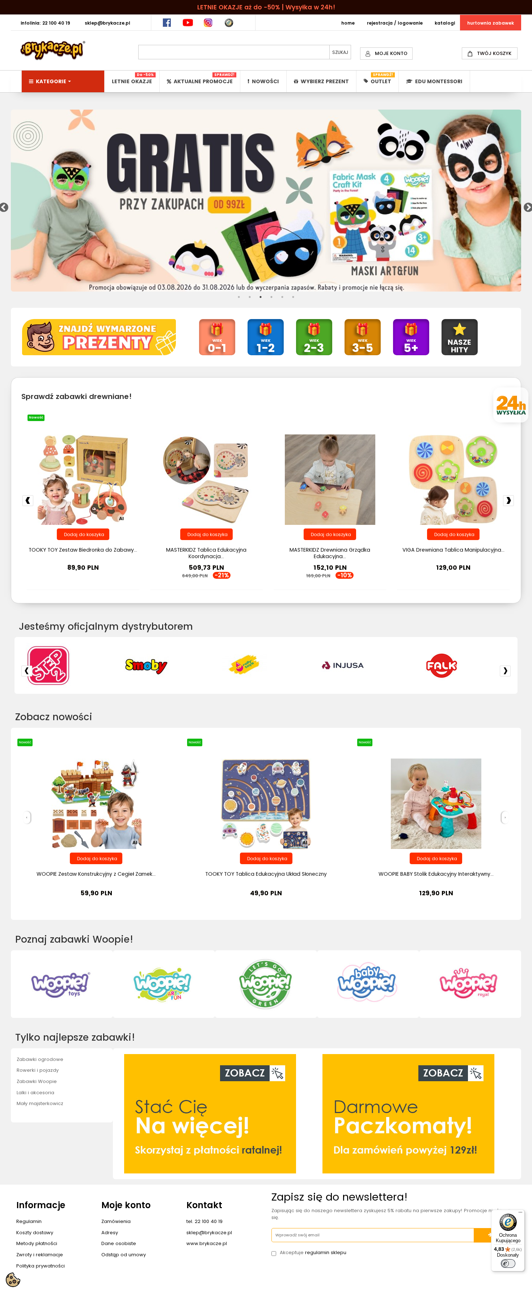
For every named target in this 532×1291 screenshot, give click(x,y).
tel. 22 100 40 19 (204, 1221)
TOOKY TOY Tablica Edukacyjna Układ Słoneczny (266, 874)
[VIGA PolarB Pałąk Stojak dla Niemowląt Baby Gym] (453, 479)
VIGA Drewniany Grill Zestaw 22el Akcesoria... (206, 550)
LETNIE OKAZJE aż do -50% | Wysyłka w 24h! (266, 7)
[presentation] (26, 817)
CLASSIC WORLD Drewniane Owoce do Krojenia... (330, 553)
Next (526, 205)
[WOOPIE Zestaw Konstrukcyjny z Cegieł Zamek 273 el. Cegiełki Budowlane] (96, 803)
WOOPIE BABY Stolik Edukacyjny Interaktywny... (436, 874)
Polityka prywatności (40, 1265)
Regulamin (29, 1221)
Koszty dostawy (34, 1232)
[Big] (69, 665)
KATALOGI (445, 23)
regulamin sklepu (325, 1252)
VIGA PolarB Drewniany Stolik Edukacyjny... (83, 550)
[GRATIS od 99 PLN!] (266, 200)
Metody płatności (36, 1243)
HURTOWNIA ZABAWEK (490, 23)
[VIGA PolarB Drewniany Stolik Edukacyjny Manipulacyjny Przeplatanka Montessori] (83, 479)
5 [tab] (282, 297)
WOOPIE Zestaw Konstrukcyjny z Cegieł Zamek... (96, 874)
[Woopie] (463, 665)
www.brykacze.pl (206, 1243)
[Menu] (520, 1214)
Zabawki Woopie (37, 1081)
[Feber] (167, 665)
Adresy (109, 1232)
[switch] (508, 1263)
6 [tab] (293, 297)
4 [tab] (271, 297)
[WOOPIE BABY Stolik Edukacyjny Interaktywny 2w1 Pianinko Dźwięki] (436, 803)
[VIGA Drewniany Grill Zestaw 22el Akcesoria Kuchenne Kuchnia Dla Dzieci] (206, 479)
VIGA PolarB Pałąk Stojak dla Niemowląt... (453, 550)
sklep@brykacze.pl (209, 1232)
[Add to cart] (83, 534)
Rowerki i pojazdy (38, 1070)
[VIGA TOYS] (364, 665)
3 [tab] (260, 297)
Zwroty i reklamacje (39, 1254)
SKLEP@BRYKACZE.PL (107, 23)
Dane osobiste (118, 1243)
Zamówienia (116, 1221)
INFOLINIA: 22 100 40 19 (45, 23)
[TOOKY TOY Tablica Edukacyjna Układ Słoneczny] (266, 803)
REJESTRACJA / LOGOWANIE (395, 23)
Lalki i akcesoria (35, 1092)
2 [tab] (249, 297)
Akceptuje (313, 1252)
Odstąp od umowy (123, 1254)
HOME (348, 23)
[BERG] (266, 665)
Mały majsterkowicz (40, 1103)
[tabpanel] (266, 200)
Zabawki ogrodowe (40, 1059)
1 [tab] (238, 297)
